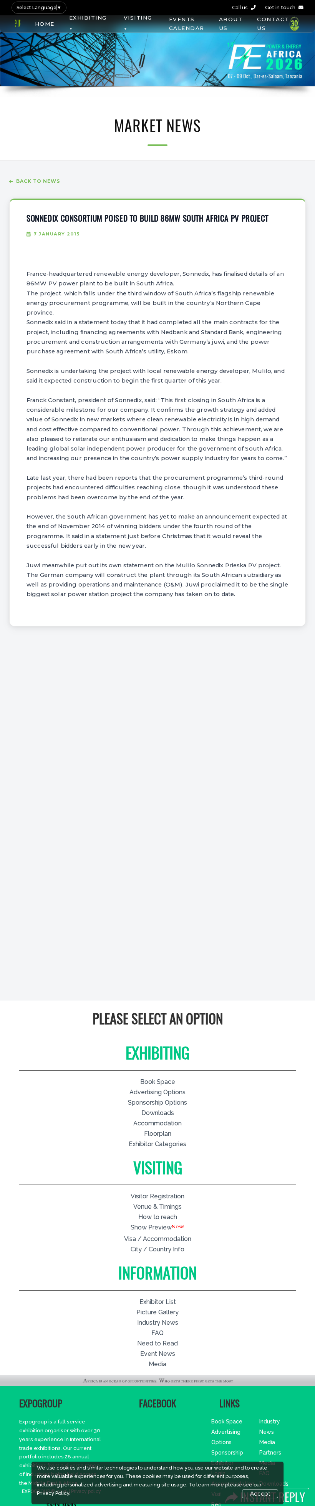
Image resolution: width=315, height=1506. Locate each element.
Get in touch (280, 7)
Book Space (157, 1081)
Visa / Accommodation (157, 1239)
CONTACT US (273, 23)
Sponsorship (227, 1453)
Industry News (157, 1322)
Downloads (157, 1113)
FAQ (157, 1333)
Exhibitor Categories (157, 1144)
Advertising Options (157, 1092)
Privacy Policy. (53, 1493)
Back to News (38, 181)
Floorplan (157, 1133)
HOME (45, 24)
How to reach (157, 1217)
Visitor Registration (157, 1196)
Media (157, 1364)
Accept (260, 1493)
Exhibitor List (157, 1302)
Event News (157, 1353)
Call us (240, 7)
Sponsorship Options (157, 1102)
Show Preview (151, 1227)
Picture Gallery (157, 1312)
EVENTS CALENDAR (186, 23)
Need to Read (157, 1343)
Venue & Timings (157, 1206)
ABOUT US (231, 23)
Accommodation (157, 1123)
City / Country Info (157, 1249)
